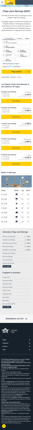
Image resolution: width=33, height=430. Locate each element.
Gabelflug (27, 38)
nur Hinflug (19, 38)
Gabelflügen (4, 410)
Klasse (7, 59)
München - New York (20, 359)
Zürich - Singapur (20, 361)
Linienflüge (14, 397)
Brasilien (8, 364)
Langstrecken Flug (10, 381)
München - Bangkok (11, 361)
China (25, 362)
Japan (28, 362)
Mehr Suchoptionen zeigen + (11, 63)
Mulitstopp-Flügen (13, 410)
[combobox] (23, 55)
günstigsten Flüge (19, 394)
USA (17, 362)
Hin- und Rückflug (9, 38)
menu (2, 2)
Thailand (3, 364)
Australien (20, 362)
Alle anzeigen (6, 266)
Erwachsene (9, 55)
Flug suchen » (16, 101)
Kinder (21, 55)
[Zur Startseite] (10, 2)
